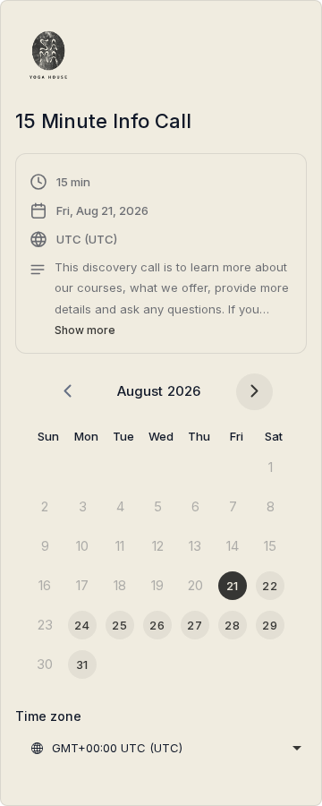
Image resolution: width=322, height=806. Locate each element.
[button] (161, 256)
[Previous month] (67, 391)
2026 (183, 390)
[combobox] (165, 748)
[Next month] (254, 391)
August (140, 390)
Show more (85, 330)
